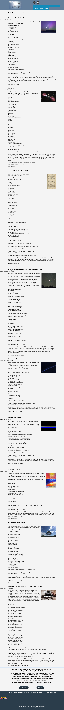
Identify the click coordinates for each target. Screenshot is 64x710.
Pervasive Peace (34, 285)
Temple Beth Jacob (15, 591)
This (11, 77)
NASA (15, 166)
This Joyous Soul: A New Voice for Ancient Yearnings (31, 505)
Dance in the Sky (29, 425)
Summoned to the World (16, 18)
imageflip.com (25, 665)
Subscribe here (16, 72)
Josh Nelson (18, 282)
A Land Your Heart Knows (17, 522)
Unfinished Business (15, 359)
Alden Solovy (17, 582)
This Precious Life (26, 77)
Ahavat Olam (36, 593)
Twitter (17, 81)
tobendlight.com (22, 69)
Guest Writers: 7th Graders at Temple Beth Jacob (25, 586)
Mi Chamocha (13, 594)
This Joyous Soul (14, 470)
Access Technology (34, 707)
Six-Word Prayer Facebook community (23, 590)
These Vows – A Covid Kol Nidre (19, 170)
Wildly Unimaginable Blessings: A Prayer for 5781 (25, 270)
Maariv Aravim (30, 593)
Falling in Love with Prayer (30, 257)
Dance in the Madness (19, 425)
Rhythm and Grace (14, 417)
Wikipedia (16, 266)
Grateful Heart (15, 77)
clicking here (30, 656)
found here (33, 255)
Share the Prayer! (45, 79)
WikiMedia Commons (19, 355)
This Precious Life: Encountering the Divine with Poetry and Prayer (34, 151)
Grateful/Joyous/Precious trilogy (30, 76)
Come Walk (36, 425)
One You (11, 88)
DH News (16, 84)
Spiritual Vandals (13, 427)
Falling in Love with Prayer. (49, 77)
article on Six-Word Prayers (18, 653)
